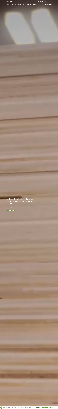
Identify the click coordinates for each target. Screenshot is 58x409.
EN (45, 1)
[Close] (57, 407)
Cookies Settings (38, 407)
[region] (29, 407)
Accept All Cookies (50, 407)
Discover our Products (10, 210)
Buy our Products (48, 4)
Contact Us (42, 1)
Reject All (44, 407)
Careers (38, 1)
